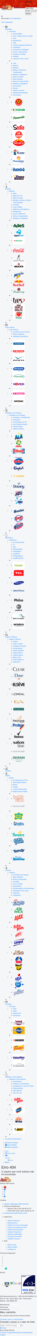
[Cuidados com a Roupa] (6, 410)
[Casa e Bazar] (6, 325)
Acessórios (16, 1015)
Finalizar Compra (21, 1332)
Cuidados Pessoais (19, 646)
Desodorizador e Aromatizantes (23, 888)
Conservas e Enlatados (21, 49)
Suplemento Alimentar (20, 93)
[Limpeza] (6, 868)
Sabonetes (16, 662)
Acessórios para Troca (20, 780)
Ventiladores (17, 551)
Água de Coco (17, 195)
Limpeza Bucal (18, 655)
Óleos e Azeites (18, 77)
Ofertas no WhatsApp (15, 1234)
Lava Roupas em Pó (20, 422)
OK (21, 1325)
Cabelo (15, 641)
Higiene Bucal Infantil (20, 791)
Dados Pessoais (12, 1142)
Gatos (15, 1011)
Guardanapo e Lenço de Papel (23, 1086)
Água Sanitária (18, 877)
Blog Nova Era (12, 1223)
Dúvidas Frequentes (14, 1232)
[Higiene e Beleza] (6, 634)
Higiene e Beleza (11, 637)
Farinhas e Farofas (19, 54)
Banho (15, 785)
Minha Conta (12, 1245)
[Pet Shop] (6, 535)
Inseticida (16, 893)
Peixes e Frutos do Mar (20, 81)
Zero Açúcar (17, 95)
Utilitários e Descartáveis (13, 1077)
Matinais (15, 68)
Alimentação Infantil (19, 782)
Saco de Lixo (17, 1093)
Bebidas (8, 189)
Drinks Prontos (18, 198)
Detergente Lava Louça (21, 890)
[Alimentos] (6, 27)
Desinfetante (17, 886)
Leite (14, 63)
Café (14, 43)
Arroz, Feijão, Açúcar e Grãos (23, 36)
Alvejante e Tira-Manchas (21, 417)
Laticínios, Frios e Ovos (21, 59)
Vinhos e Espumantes (20, 216)
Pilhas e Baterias (18, 334)
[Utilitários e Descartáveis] (6, 1074)
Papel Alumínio (18, 1088)
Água (14, 193)
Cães (14, 1009)
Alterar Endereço (12, 1147)
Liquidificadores (18, 558)
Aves (14, 38)
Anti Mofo (16, 881)
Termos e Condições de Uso (17, 1227)
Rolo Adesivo (17, 1090)
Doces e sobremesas (20, 52)
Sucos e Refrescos (19, 214)
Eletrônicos (9, 538)
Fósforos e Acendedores (21, 1084)
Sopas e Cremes (18, 90)
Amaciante (16, 420)
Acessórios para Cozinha (21, 332)
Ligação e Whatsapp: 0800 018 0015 (16, 1204)
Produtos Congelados (20, 83)
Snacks (15, 88)
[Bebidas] (6, 186)
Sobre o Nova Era (14, 1220)
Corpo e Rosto (18, 644)
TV (14, 544)
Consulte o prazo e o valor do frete (11, 1319)
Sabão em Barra (18, 429)
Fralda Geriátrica (18, 650)
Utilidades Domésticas (20, 336)
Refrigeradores (18, 556)
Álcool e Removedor (20, 879)
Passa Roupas (18, 426)
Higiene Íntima (18, 653)
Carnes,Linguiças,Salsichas (22, 45)
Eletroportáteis (18, 549)
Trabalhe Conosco (14, 1239)
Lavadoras (16, 553)
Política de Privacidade (15, 1229)
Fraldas (15, 787)
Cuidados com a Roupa (13, 413)
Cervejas (16, 205)
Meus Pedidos (12, 1145)
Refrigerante (17, 211)
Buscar (27, 5)
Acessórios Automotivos (13, 1139)
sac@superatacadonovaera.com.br (15, 1213)
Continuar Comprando (7, 1332)
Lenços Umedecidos (20, 789)
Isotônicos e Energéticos (21, 209)
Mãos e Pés (17, 657)
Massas (15, 65)
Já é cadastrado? (15, 18)
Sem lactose (17, 86)
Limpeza (8, 870)
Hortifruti (15, 56)
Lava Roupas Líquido (20, 424)
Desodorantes (17, 648)
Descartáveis (17, 1081)
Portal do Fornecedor (15, 1236)
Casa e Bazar (9, 327)
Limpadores (17, 895)
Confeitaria (16, 47)
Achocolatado (17, 34)
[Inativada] (28, 1284)
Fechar (3, 1328)
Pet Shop (8, 1004)
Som (14, 547)
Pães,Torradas (18, 79)
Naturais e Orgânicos (20, 74)
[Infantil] (6, 773)
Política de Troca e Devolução (18, 1225)
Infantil (7, 775)
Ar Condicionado (18, 542)
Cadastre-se (12, 1249)
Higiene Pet (17, 1013)
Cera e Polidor (18, 884)
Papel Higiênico (18, 659)
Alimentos (8, 29)
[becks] (19, 265)
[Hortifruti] (6, 768)
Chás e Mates (17, 207)
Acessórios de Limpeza (21, 875)
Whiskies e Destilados (20, 218)
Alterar (18, 7)
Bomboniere (17, 40)
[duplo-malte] (19, 308)
